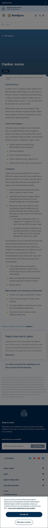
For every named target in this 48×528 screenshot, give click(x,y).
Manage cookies (24, 522)
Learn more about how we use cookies (21, 508)
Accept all (24, 514)
